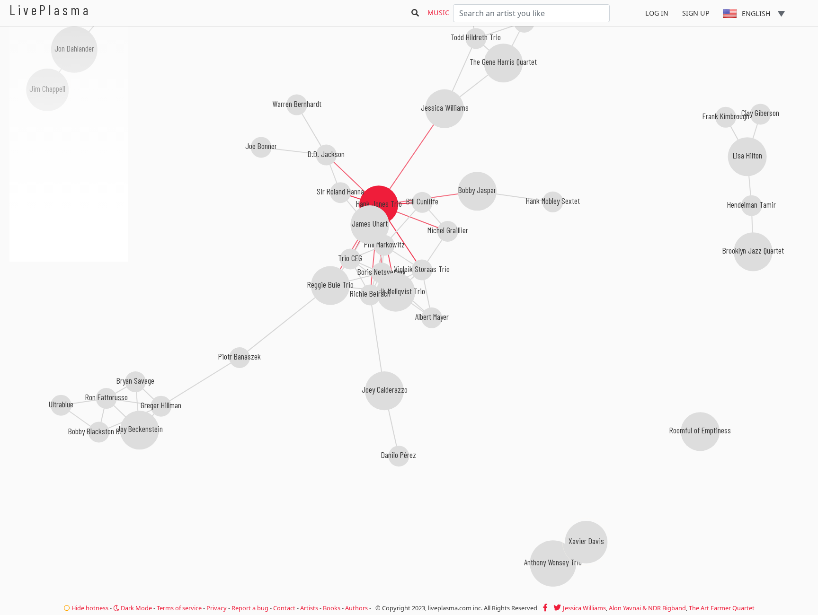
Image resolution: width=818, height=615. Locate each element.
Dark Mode (135, 608)
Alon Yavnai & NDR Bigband (647, 608)
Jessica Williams (584, 608)
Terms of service (179, 608)
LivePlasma (50, 9)
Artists (309, 608)
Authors (356, 608)
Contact (284, 608)
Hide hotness (89, 608)
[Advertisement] (68, 312)
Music (438, 12)
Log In (656, 13)
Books (331, 608)
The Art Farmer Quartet (722, 608)
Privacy (216, 608)
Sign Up (696, 13)
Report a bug (249, 608)
